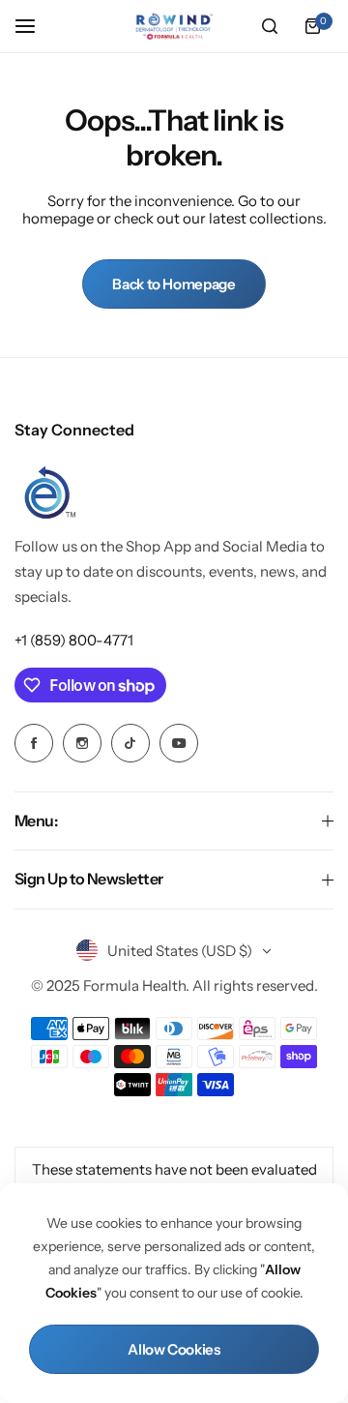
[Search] (269, 26)
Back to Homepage (173, 284)
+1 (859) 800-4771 (73, 640)
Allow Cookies (173, 1349)
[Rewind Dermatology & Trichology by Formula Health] (174, 27)
